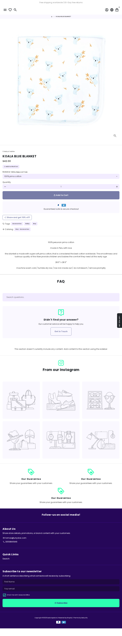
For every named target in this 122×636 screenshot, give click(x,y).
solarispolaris (52, 618)
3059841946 (10, 541)
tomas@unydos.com (14, 538)
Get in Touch (61, 331)
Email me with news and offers (18, 595)
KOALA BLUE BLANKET (63, 16)
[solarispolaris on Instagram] (61, 363)
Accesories (17, 224)
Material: (15, 171)
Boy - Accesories (22, 229)
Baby (27, 224)
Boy (34, 224)
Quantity (7, 182)
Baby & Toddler (9, 151)
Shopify (69, 618)
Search (6, 558)
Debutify (84, 618)
